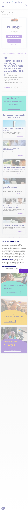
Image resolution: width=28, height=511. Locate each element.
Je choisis (14, 271)
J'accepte (23, 271)
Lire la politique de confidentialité (9, 266)
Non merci (4, 271)
